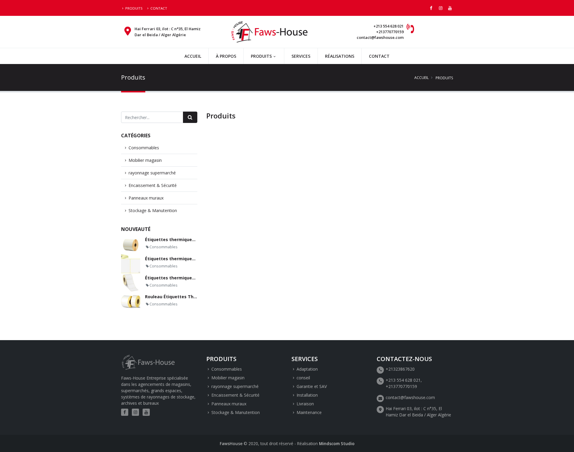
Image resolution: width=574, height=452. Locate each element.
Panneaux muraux (146, 198)
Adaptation (307, 369)
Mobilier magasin (145, 160)
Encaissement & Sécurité (153, 185)
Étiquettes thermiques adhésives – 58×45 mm (194, 239)
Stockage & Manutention (153, 210)
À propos (226, 56)
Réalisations (339, 56)
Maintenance (309, 412)
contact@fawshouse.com (380, 37)
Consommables (144, 147)
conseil (303, 378)
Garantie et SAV (312, 386)
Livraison (305, 404)
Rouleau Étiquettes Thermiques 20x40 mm (190, 296)
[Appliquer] (190, 117)
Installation (307, 395)
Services (300, 56)
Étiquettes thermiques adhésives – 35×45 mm (194, 278)
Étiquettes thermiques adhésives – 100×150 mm (196, 258)
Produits (134, 8)
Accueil (192, 56)
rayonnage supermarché (152, 173)
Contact (158, 8)
